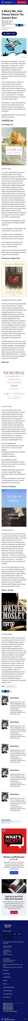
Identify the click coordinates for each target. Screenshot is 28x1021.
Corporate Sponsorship (8, 987)
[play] (2, 1019)
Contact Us (5, 970)
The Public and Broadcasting (10, 1011)
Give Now (22, 2)
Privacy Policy (6, 973)
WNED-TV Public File (8, 1003)
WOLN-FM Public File (8, 1008)
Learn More (14, 873)
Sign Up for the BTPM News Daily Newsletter (14, 897)
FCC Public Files (7, 997)
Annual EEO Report (7, 994)
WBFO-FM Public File (8, 1007)
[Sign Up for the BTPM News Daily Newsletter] (14, 886)
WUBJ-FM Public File (8, 1009)
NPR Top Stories (11, 686)
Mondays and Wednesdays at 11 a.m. (14, 858)
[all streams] (26, 1019)
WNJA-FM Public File (8, 1006)
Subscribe (14, 912)
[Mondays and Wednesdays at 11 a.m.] (14, 841)
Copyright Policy (7, 977)
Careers (5, 983)
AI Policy (5, 980)
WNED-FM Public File (8, 1005)
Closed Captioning (7, 990)
